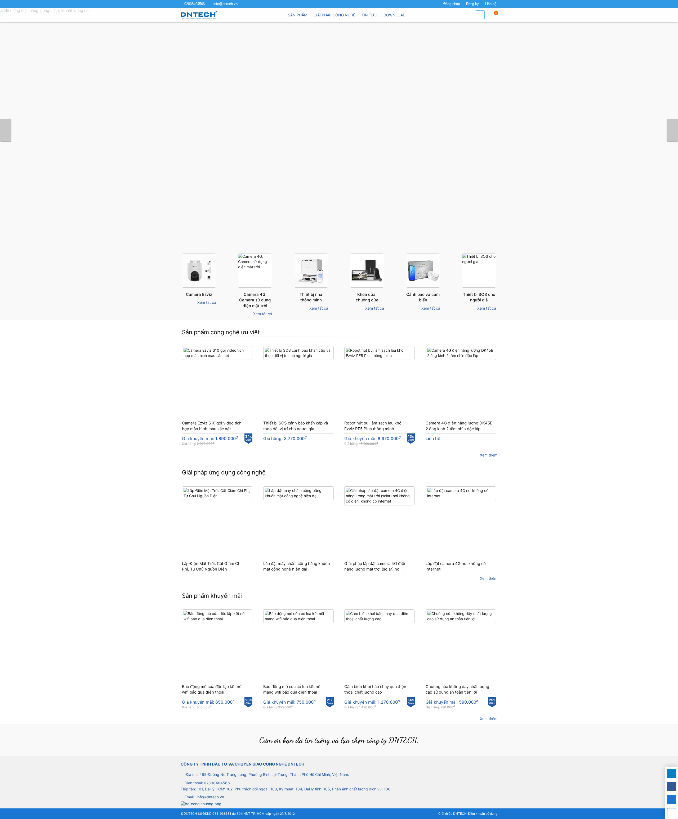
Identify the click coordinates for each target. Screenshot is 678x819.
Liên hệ (490, 4)
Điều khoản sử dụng (482, 814)
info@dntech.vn (225, 4)
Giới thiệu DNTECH (452, 814)
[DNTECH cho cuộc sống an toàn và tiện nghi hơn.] (339, 130)
